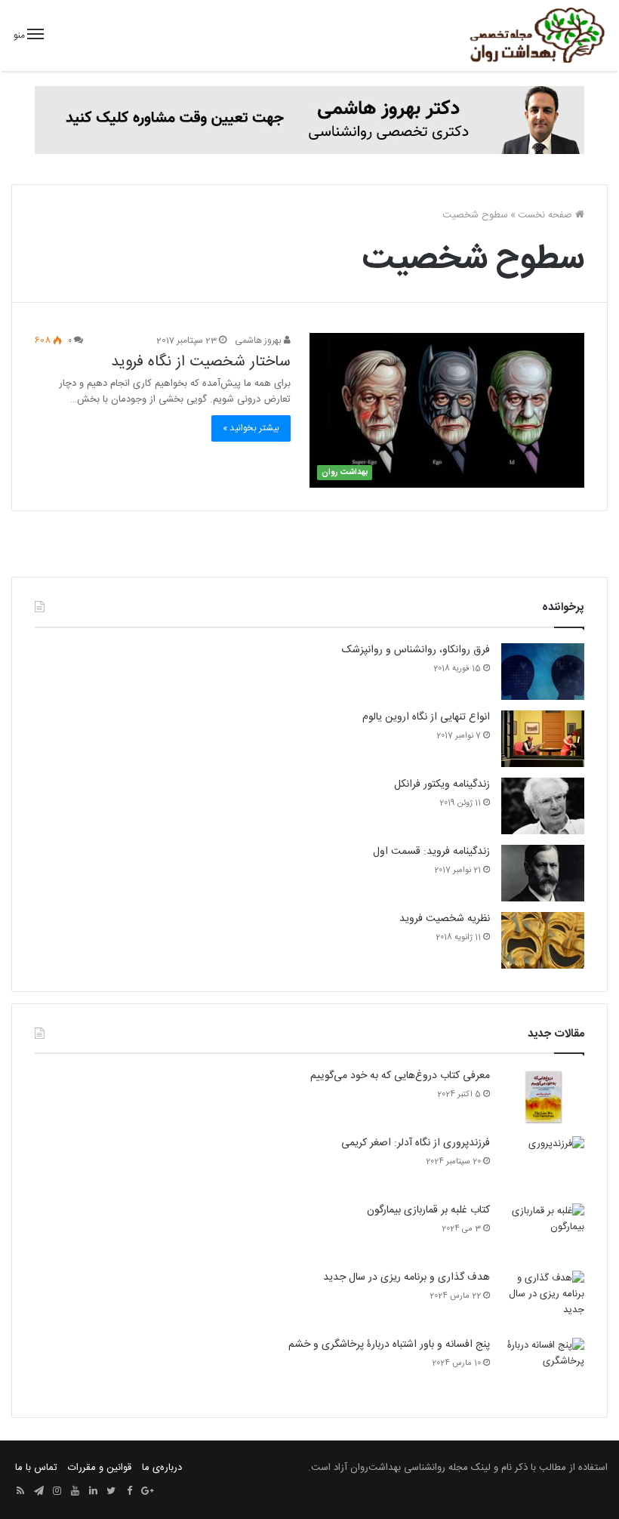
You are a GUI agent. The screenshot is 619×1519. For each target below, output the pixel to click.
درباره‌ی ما (162, 1467)
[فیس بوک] (129, 1492)
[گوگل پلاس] (147, 1492)
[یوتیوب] (75, 1492)
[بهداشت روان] (536, 35)
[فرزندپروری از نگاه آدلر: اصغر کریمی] (542, 1164)
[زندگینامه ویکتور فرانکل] (542, 806)
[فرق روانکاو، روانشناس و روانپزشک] (542, 671)
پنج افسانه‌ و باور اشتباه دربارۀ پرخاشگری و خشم (389, 1345)
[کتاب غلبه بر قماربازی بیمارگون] (542, 1231)
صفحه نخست (546, 215)
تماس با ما (36, 1467)
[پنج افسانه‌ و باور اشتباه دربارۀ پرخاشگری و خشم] (542, 1366)
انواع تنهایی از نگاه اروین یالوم (426, 717)
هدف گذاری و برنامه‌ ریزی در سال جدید (406, 1277)
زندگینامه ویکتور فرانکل (442, 784)
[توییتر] (111, 1492)
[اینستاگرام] (57, 1492)
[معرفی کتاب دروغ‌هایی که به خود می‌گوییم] (542, 1097)
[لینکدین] (93, 1492)
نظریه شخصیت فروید (444, 919)
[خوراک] (20, 1492)
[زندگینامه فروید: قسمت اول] (542, 873)
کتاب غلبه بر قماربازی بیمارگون (428, 1210)
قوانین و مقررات (99, 1467)
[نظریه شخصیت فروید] (542, 940)
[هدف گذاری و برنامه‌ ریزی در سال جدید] (542, 1299)
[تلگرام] (38, 1492)
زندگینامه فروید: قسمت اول (431, 852)
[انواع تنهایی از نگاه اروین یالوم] (542, 738)
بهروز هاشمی (259, 340)
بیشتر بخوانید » (251, 428)
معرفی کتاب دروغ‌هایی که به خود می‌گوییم (400, 1076)
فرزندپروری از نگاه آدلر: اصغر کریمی (415, 1143)
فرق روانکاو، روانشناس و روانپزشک (416, 650)
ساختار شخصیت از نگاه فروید (201, 361)
